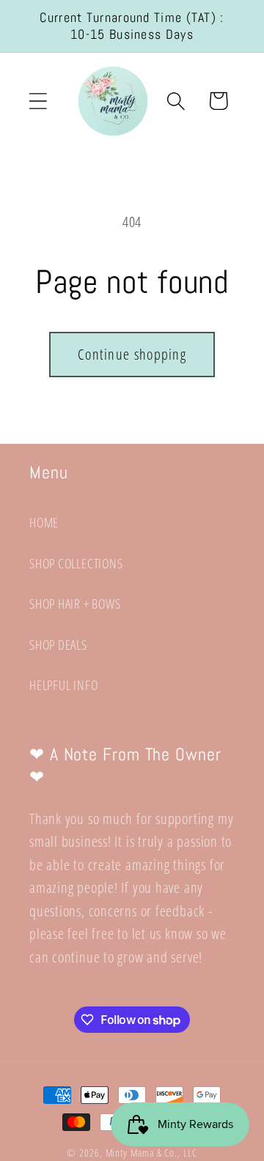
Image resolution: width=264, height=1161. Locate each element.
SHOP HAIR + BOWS (74, 603)
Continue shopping (132, 354)
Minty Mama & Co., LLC (151, 1153)
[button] (38, 101)
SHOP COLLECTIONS (75, 563)
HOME (44, 522)
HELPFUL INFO (63, 685)
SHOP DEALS (58, 644)
